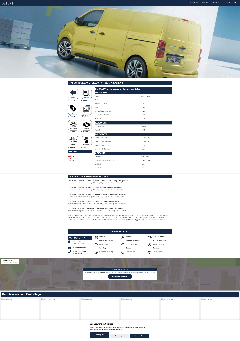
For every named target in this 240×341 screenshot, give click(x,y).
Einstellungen (119, 336)
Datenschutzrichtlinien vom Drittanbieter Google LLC (136, 272)
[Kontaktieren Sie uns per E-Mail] (235, 2)
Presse (72, 147)
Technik (72, 132)
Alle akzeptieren (139, 336)
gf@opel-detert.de (79, 247)
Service (205, 3)
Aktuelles (215, 3)
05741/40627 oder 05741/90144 (79, 252)
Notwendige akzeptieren (100, 335)
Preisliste (71, 161)
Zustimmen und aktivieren (120, 276)
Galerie (85, 116)
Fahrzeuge (194, 3)
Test (84, 147)
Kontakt (227, 3)
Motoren (86, 132)
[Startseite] (7, 3)
